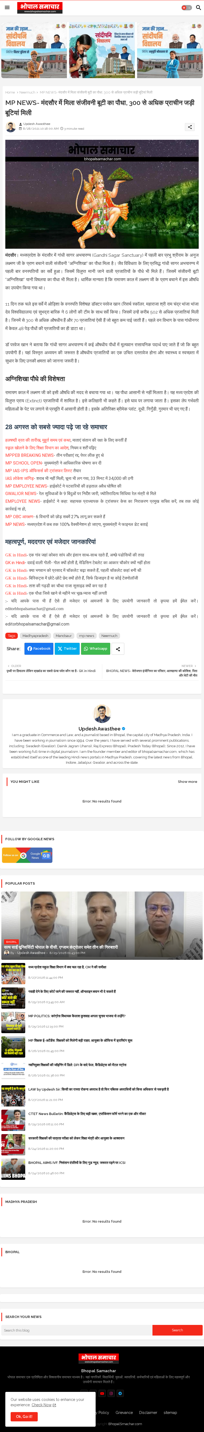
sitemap (170, 1412)
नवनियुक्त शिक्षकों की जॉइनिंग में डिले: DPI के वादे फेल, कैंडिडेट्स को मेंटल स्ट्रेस (77, 1065)
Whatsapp (98, 648)
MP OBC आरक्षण (19, 516)
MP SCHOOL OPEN (23, 463)
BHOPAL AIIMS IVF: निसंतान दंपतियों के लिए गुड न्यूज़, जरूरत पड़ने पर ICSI (76, 1163)
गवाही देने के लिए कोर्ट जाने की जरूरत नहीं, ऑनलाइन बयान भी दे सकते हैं (72, 992)
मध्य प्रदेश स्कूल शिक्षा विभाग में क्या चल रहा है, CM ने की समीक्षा (67, 967)
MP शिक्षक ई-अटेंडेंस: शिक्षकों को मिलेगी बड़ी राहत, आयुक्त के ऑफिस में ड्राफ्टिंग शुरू (80, 1040)
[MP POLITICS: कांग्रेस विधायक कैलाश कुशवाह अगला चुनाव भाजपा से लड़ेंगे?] (13, 1022)
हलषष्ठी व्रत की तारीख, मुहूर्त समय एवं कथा (38, 440)
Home (10, 92)
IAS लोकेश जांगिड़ (19, 478)
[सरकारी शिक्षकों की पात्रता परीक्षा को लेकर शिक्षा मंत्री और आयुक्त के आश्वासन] (13, 1144)
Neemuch (27, 92)
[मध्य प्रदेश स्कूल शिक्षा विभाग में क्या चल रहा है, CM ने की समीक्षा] (13, 973)
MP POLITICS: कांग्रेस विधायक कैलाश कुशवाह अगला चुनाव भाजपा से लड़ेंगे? (77, 1016)
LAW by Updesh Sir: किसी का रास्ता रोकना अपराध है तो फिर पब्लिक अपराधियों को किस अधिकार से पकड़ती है (98, 1089)
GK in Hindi (16, 555)
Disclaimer (148, 1412)
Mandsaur (64, 636)
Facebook (41, 648)
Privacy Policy (97, 1412)
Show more (187, 782)
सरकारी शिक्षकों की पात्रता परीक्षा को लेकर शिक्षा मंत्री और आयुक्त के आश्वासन (76, 1138)
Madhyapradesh (35, 636)
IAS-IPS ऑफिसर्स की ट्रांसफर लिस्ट (42, 470)
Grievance (124, 1412)
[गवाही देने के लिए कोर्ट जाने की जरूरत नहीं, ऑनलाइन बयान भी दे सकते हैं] (13, 998)
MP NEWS (15, 524)
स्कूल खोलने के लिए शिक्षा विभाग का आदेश (37, 447)
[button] (186, 7)
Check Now (42, 1405)
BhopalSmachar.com (125, 1424)
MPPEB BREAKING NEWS (29, 455)
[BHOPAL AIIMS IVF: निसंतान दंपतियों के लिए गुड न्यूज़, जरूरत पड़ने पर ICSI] (13, 1169)
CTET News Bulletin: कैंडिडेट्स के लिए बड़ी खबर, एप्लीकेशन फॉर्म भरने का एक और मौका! (87, 1114)
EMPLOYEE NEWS (22, 501)
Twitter (70, 648)
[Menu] (7, 7)
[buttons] (102, 1393)
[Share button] (118, 649)
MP (8, 470)
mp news (86, 636)
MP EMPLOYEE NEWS (26, 486)
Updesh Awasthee (100, 729)
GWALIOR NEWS (20, 493)
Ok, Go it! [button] (24, 1416)
